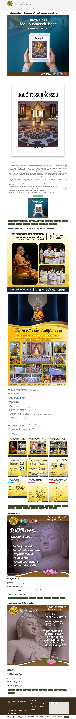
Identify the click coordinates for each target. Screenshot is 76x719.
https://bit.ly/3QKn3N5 (14, 434)
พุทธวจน (45, 9)
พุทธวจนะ (43, 690)
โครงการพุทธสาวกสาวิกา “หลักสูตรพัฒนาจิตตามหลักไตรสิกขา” (30, 229)
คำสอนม (26, 690)
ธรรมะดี (34, 223)
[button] (38, 196)
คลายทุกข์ (48, 221)
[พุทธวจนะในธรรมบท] (38, 546)
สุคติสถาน (51, 9)
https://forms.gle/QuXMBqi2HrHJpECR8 (16, 398)
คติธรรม (40, 221)
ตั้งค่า (21, 717)
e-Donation (57, 9)
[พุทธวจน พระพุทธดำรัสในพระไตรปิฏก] (38, 635)
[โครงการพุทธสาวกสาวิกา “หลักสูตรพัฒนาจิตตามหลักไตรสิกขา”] (38, 261)
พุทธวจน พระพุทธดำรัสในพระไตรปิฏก (21, 603)
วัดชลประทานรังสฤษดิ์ (60, 690)
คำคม (65, 221)
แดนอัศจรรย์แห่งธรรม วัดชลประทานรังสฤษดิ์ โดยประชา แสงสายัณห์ (32, 13)
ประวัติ (18, 9)
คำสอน (11, 223)
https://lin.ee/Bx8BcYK (14, 401)
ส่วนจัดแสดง (24, 9)
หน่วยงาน (33, 708)
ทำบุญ (19, 223)
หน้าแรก (13, 9)
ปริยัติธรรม (53, 223)
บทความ (41, 704)
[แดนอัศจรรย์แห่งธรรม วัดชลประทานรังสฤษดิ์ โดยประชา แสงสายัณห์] (38, 45)
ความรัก (57, 221)
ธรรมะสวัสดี (43, 223)
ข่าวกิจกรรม (39, 9)
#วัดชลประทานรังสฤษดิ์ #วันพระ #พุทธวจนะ (17, 221)
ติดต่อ (63, 9)
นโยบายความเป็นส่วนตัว (48, 716)
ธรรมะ (26, 223)
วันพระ (11, 692)
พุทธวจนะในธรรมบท (14, 513)
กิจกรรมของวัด (31, 9)
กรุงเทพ (32, 221)
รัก (50, 690)
